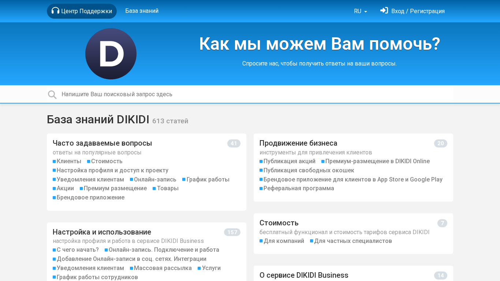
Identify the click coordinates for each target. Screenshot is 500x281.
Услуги (211, 268)
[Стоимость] (353, 233)
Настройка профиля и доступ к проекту (112, 170)
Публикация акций (290, 161)
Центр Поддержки (86, 11)
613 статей (170, 121)
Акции (65, 188)
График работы (208, 179)
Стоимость (107, 161)
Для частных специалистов (353, 240)
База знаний (141, 10)
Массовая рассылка (163, 268)
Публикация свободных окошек (309, 170)
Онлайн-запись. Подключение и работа (164, 249)
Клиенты (69, 161)
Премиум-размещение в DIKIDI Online (377, 161)
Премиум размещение (115, 188)
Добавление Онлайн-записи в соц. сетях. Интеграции (131, 258)
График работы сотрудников (97, 277)
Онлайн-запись (155, 179)
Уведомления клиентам (90, 179)
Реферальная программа (299, 188)
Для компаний (284, 240)
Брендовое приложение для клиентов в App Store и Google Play (353, 179)
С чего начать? (78, 249)
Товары (168, 188)
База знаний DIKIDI (99, 119)
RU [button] (358, 11)
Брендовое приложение (90, 197)
